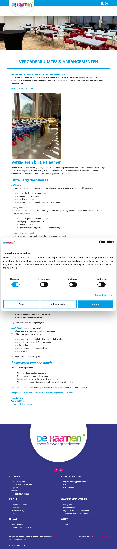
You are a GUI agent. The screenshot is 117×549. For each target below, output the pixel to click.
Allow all (95, 304)
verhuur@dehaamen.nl (22, 404)
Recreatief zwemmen (20, 494)
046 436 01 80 (19, 401)
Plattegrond (67, 504)
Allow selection (58, 304)
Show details (101, 295)
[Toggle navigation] (106, 11)
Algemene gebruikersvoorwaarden (39, 536)
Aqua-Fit (14, 488)
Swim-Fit (14, 491)
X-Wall (13, 513)
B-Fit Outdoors (68, 488)
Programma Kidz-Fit (19, 504)
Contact (66, 524)
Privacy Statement (16, 536)
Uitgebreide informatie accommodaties (78, 513)
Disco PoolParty (17, 510)
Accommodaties (69, 507)
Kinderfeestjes (17, 507)
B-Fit (64, 485)
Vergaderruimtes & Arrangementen (77, 510)
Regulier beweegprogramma (74, 482)
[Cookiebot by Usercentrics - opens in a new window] (101, 242)
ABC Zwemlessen (18, 482)
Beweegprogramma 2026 (21, 527)
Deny (21, 304)
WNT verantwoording (18, 539)
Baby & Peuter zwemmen (21, 485)
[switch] (44, 284)
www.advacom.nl (101, 536)
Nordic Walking (17, 524)
